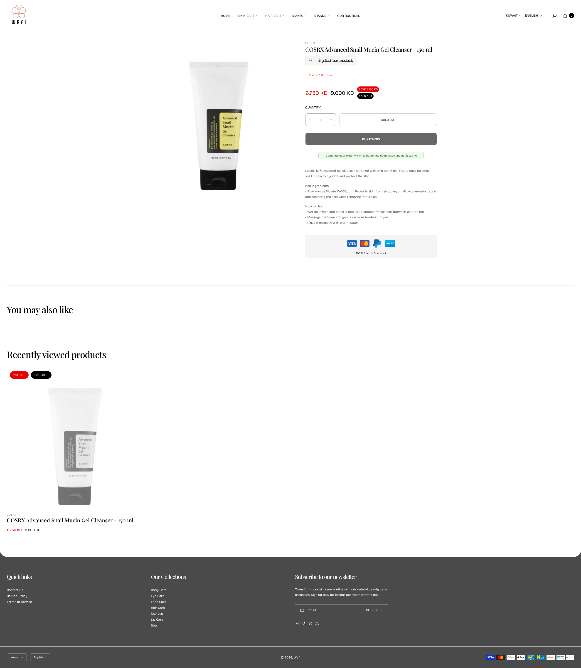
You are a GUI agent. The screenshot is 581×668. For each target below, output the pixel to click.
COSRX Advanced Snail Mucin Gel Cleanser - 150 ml (70, 520)
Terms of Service (19, 602)
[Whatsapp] (311, 623)
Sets (154, 625)
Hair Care (158, 607)
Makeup (157, 613)
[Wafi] (19, 16)
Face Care (158, 602)
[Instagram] (297, 623)
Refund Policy (17, 596)
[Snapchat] (317, 623)
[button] (247, 15)
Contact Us (15, 590)
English (531, 15)
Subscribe (374, 610)
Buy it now (371, 139)
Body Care (159, 590)
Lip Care (157, 619)
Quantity (313, 107)
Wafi (297, 657)
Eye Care (157, 596)
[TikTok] (303, 623)
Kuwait (512, 15)
